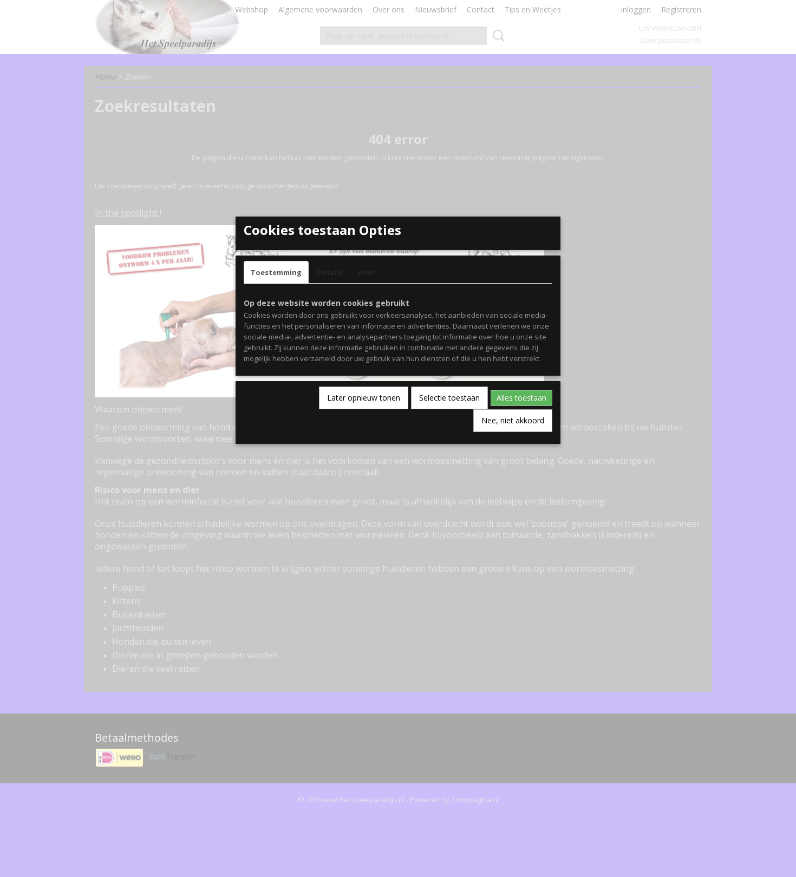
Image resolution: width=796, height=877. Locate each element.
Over (366, 272)
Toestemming (276, 272)
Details (330, 272)
